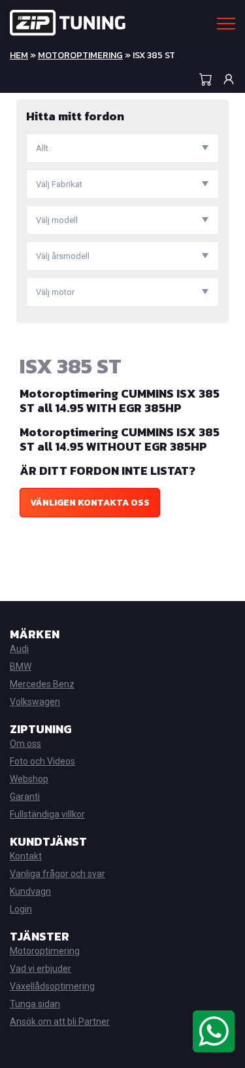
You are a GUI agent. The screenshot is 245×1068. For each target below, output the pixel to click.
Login (21, 909)
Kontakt (26, 856)
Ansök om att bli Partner (60, 1021)
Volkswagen (35, 702)
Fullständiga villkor (47, 814)
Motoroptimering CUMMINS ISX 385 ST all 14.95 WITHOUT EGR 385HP (120, 439)
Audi (19, 649)
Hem (19, 55)
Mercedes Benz (42, 684)
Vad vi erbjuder (40, 968)
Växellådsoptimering (52, 986)
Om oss (25, 743)
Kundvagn (30, 891)
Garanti (25, 796)
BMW (20, 666)
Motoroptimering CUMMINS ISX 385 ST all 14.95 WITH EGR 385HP (120, 401)
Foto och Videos (42, 761)
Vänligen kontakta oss (90, 502)
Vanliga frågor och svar (57, 874)
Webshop (29, 779)
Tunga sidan (35, 1004)
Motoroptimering (80, 55)
